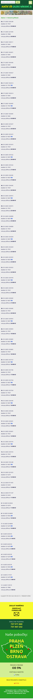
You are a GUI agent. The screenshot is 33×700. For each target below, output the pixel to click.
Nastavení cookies (26, 596)
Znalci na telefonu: (16, 624)
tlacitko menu (30, 2)
